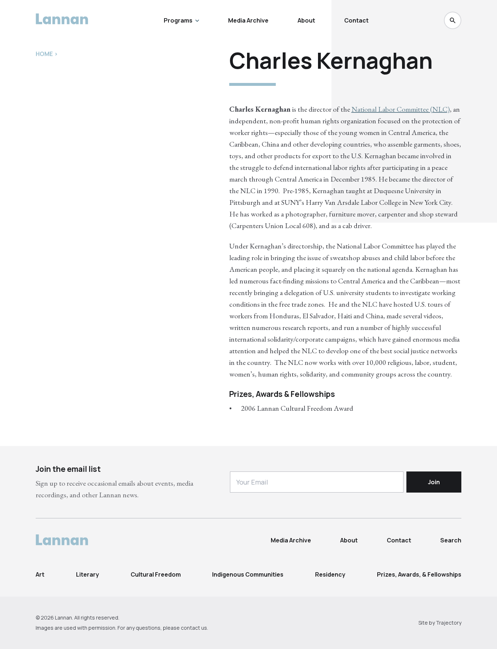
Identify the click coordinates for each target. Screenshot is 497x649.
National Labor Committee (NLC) (400, 109)
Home (44, 54)
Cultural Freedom (156, 574)
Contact (356, 20)
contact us (194, 627)
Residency (330, 574)
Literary (87, 574)
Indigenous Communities (247, 574)
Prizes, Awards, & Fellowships (419, 574)
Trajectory (448, 622)
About (306, 20)
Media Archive (248, 20)
